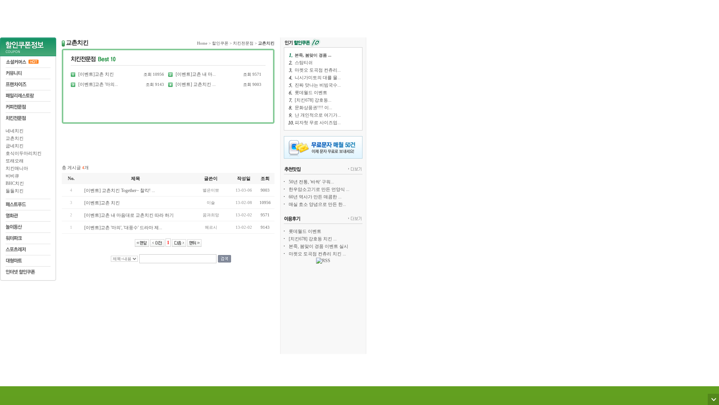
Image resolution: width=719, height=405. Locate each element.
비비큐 (12, 175)
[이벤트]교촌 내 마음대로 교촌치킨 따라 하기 (129, 215)
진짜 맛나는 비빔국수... (318, 85)
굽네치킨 (15, 145)
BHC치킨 (15, 183)
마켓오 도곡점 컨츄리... (318, 70)
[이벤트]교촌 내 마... (196, 74)
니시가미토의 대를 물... (318, 77)
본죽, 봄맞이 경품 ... (313, 55)
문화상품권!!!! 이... (313, 107)
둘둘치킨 (15, 191)
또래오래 (15, 161)
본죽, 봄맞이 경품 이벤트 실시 (318, 246)
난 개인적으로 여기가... (318, 115)
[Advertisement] (183, 17)
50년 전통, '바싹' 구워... (311, 181)
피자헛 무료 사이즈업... (318, 122)
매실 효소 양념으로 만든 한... (317, 204)
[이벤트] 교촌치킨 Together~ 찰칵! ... (119, 190)
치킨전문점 (243, 43)
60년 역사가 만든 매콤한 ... (315, 197)
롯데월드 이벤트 (311, 92)
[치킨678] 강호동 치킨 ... (313, 239)
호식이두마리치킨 (24, 153)
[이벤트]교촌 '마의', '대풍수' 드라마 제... (123, 227)
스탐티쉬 (304, 62)
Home (202, 43)
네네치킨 (15, 131)
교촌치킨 (15, 138)
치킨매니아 (17, 168)
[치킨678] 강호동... (313, 100)
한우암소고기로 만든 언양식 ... (319, 189)
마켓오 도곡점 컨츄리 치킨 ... (317, 253)
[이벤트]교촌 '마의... (98, 84)
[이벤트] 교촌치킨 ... (196, 84)
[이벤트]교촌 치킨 (96, 74)
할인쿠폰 (220, 43)
